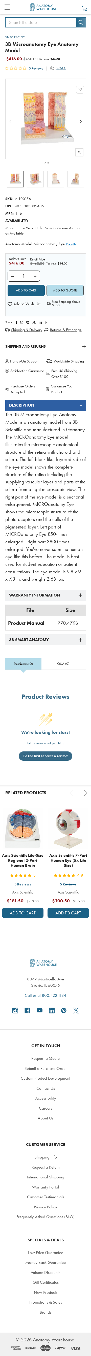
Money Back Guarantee (45, 1262)
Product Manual (26, 623)
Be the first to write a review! (45, 756)
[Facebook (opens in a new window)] (27, 1010)
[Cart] (84, 8)
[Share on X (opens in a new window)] (34, 322)
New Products (45, 1292)
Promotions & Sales (45, 1302)
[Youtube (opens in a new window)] (39, 1010)
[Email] (21, 322)
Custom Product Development (45, 1078)
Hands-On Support (24, 361)
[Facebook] (16, 322)
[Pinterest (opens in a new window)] (46, 322)
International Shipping (45, 1176)
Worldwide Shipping (69, 361)
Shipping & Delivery (26, 329)
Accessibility (45, 1098)
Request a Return (46, 1167)
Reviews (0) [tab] (23, 664)
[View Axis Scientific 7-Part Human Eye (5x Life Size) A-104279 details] (68, 828)
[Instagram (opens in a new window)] (15, 1010)
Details (71, 244)
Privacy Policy (45, 1206)
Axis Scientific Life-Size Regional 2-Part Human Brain (22, 860)
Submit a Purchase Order (46, 1068)
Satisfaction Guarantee (27, 371)
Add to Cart (23, 913)
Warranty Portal (45, 1186)
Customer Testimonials (45, 1196)
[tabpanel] (45, 491)
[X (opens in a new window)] (76, 1010)
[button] (24, 304)
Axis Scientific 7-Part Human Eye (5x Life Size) (68, 860)
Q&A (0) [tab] (63, 664)
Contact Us (45, 1088)
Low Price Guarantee (45, 1252)
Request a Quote (45, 1058)
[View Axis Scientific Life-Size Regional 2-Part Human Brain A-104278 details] (22, 828)
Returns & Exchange (66, 329)
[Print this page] (27, 322)
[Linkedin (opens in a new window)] (40, 322)
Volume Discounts (45, 1272)
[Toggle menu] (7, 7)
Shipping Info (45, 1157)
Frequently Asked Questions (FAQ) (45, 1216)
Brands (45, 1312)
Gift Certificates (46, 1282)
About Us (45, 1117)
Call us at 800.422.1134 (45, 995)
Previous (72, 793)
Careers (45, 1108)
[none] (46, 119)
